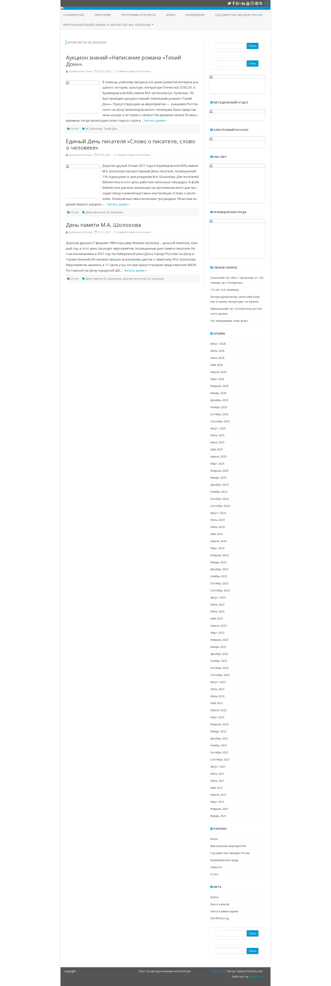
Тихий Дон (110, 128)
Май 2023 (216, 618)
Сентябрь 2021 (220, 759)
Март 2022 (217, 717)
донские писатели (134, 278)
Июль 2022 (217, 689)
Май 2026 (216, 365)
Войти (214, 897)
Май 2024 (216, 534)
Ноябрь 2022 (218, 661)
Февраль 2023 (219, 640)
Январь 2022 (218, 731)
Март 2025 (217, 463)
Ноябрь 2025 (218, 407)
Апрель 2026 (218, 372)
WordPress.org (219, 918)
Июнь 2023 (217, 611)
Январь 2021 (218, 816)
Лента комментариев (224, 911)
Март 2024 (217, 548)
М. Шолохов (94, 128)
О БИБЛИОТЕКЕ (73, 15)
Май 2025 (216, 449)
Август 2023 (218, 597)
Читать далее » (155, 120)
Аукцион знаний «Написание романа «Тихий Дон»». (123, 61)
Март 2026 (217, 379)
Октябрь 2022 (219, 668)
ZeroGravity (219, 971)
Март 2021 (217, 802)
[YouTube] (248, 3)
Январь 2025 (218, 477)
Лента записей (219, 904)
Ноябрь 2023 (218, 576)
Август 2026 (218, 343)
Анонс (214, 839)
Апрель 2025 (218, 456)
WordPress (255, 976)
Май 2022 (216, 703)
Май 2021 (216, 788)
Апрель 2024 (218, 541)
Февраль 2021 (219, 809)
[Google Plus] (238, 3)
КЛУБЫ (170, 15)
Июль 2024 (217, 520)
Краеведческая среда (224, 860)
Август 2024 (218, 513)
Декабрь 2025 (219, 400)
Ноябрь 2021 (218, 745)
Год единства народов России (238, 15)
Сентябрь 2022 (220, 675)
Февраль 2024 (219, 555)
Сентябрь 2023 (220, 590)
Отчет (75, 128)
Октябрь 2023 (219, 583)
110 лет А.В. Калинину (224, 289)
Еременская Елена (80, 71)
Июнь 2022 (217, 696)
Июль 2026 (217, 351)
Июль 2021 (217, 773)
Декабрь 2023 (219, 569)
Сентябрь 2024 (220, 506)
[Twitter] (229, 3)
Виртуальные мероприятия (228, 846)
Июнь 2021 (217, 780)
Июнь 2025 (217, 442)
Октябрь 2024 (219, 499)
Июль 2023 (217, 604)
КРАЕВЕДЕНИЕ (195, 15)
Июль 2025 (217, 435)
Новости (216, 867)
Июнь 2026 (217, 358)
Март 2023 (217, 632)
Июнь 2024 (217, 527)
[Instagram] (252, 3)
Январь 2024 (218, 562)
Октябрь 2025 (219, 414)
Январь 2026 (218, 393)
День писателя (95, 212)
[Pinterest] (256, 3)
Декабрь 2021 (219, 738)
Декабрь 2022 (219, 654)
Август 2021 (218, 766)
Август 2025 (218, 428)
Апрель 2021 (218, 794)
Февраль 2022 (219, 724)
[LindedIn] (243, 3)
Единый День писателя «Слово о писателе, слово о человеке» (130, 144)
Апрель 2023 (218, 625)
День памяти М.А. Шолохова (103, 224)
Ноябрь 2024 (218, 491)
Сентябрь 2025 (220, 421)
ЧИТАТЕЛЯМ (102, 15)
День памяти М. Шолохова (103, 278)
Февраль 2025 (219, 470)
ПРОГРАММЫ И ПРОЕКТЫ (138, 15)
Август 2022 (218, 682)
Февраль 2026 (219, 386)
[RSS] (261, 3)
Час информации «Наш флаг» (229, 320)
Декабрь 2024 (219, 484)
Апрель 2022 (218, 710)
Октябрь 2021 (219, 752)
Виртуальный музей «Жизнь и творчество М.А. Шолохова (107, 25)
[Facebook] (233, 3)
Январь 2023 (218, 647)
